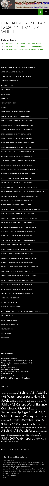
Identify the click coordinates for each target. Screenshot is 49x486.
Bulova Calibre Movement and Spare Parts (17, 143)
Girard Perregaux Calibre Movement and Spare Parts (21, 209)
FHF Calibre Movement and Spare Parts (16, 205)
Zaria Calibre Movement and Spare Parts (16, 289)
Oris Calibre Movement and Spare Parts (16, 245)
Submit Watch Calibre (9, 302)
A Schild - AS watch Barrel (25, 420)
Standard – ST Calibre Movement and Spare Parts (19, 267)
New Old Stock (6, 329)
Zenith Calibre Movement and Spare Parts (17, 293)
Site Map (4, 107)
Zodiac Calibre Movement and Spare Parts (17, 129)
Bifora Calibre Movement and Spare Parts (17, 138)
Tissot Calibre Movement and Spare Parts (17, 125)
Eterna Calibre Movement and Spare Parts (17, 183)
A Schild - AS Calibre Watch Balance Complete (24, 404)
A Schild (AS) (34, 412)
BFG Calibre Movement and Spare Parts (16, 134)
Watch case (5, 94)
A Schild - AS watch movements (35, 427)
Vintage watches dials (9, 81)
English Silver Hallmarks (10, 307)
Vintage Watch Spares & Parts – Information (18, 67)
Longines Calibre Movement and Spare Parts (18, 231)
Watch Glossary (7, 316)
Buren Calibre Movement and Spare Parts (17, 147)
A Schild (32, 424)
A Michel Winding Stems (31, 435)
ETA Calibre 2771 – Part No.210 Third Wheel (22, 44)
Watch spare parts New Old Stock (13, 72)
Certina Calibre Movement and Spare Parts (17, 152)
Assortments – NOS (8, 103)
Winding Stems (6, 85)
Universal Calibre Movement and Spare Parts (18, 276)
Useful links (6, 333)
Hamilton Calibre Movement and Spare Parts (18, 214)
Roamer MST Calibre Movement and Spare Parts (19, 258)
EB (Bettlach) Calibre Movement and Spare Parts (19, 169)
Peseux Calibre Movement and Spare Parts (17, 249)
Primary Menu (46, 12)
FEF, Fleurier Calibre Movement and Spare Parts (19, 196)
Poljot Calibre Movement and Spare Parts (17, 253)
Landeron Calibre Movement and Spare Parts (18, 227)
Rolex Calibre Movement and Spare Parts (17, 262)
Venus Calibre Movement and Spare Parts (17, 285)
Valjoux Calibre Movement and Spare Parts (17, 280)
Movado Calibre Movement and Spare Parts (17, 240)
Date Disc (4, 98)
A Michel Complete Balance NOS (14, 435)
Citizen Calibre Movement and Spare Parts (17, 156)
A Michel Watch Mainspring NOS (34, 401)
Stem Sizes (5, 338)
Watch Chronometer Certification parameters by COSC (22, 311)
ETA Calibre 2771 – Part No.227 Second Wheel (23, 46)
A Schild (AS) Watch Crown (16, 401)
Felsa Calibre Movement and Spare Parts (16, 200)
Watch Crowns (7, 90)
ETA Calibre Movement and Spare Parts (15, 116)
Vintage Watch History (10, 298)
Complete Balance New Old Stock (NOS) (16, 76)
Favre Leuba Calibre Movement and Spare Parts (19, 187)
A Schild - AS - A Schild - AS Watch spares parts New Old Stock (24, 396)
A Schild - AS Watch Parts (18, 430)
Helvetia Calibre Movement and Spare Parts (17, 222)
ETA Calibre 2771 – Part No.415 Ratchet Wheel (23, 49)
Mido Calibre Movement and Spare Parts (16, 236)
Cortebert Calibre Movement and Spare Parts (18, 160)
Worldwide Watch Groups (11, 324)
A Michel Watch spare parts (9, 393)
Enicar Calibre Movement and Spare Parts (17, 178)
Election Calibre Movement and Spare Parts (18, 174)
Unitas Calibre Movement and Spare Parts (17, 271)
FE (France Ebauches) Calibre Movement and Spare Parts (22, 191)
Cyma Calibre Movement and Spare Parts (16, 165)
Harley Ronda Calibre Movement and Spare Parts (20, 218)
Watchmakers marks (9, 320)
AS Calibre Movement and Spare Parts (15, 112)
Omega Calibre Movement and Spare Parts (17, 121)
